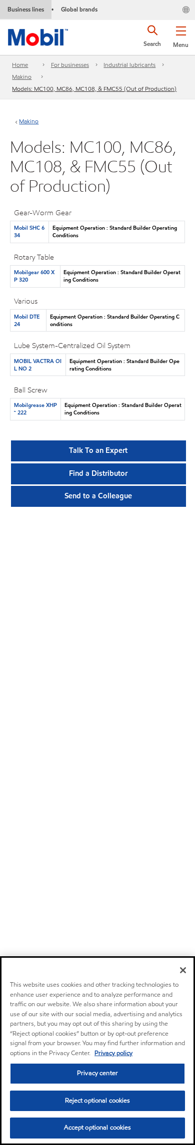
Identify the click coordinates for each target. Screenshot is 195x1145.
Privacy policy (113, 1053)
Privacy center (97, 1073)
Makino (22, 76)
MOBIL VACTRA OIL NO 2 (38, 365)
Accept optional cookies (98, 1127)
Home (20, 64)
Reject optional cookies (97, 1100)
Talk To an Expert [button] (98, 450)
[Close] (183, 970)
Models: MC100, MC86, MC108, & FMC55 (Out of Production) (94, 88)
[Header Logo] (38, 35)
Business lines (26, 9)
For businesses (70, 64)
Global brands (79, 9)
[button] (180, 35)
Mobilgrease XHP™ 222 (35, 408)
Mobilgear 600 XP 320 (34, 276)
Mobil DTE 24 (27, 320)
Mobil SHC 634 (29, 231)
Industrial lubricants (130, 64)
